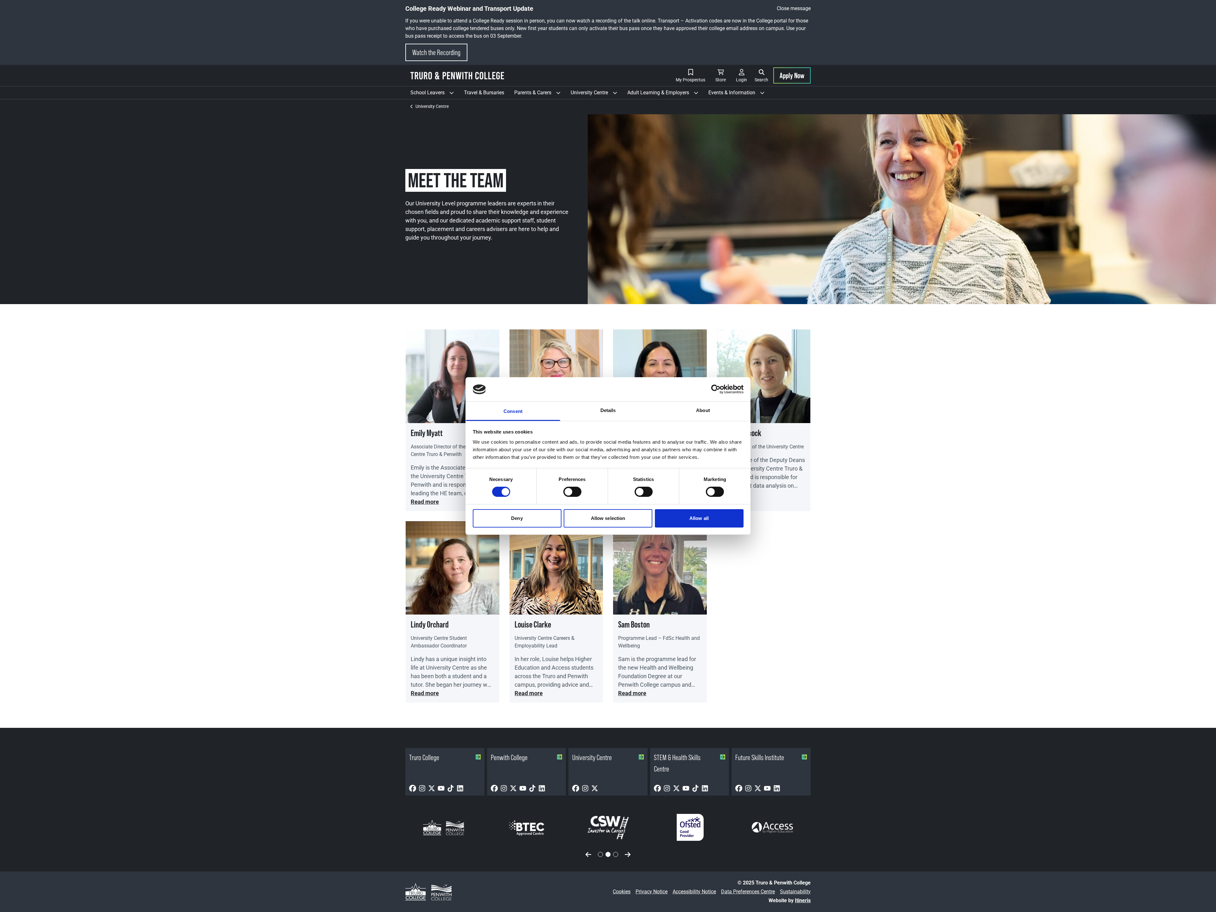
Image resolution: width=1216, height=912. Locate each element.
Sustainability (795, 892)
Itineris (803, 900)
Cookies (621, 892)
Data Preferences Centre (748, 892)
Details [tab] (608, 410)
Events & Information (739, 94)
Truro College (424, 757)
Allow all (699, 518)
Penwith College (509, 757)
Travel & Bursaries (484, 93)
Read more (425, 501)
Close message (794, 8)
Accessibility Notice (694, 892)
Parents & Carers (540, 94)
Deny (516, 518)
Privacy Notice (652, 892)
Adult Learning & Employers (665, 94)
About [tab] (703, 410)
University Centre (596, 94)
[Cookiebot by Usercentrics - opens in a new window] (716, 389)
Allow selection (608, 518)
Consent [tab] (513, 411)
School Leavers (434, 94)
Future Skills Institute (759, 757)
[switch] (572, 492)
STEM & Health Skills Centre (677, 763)
